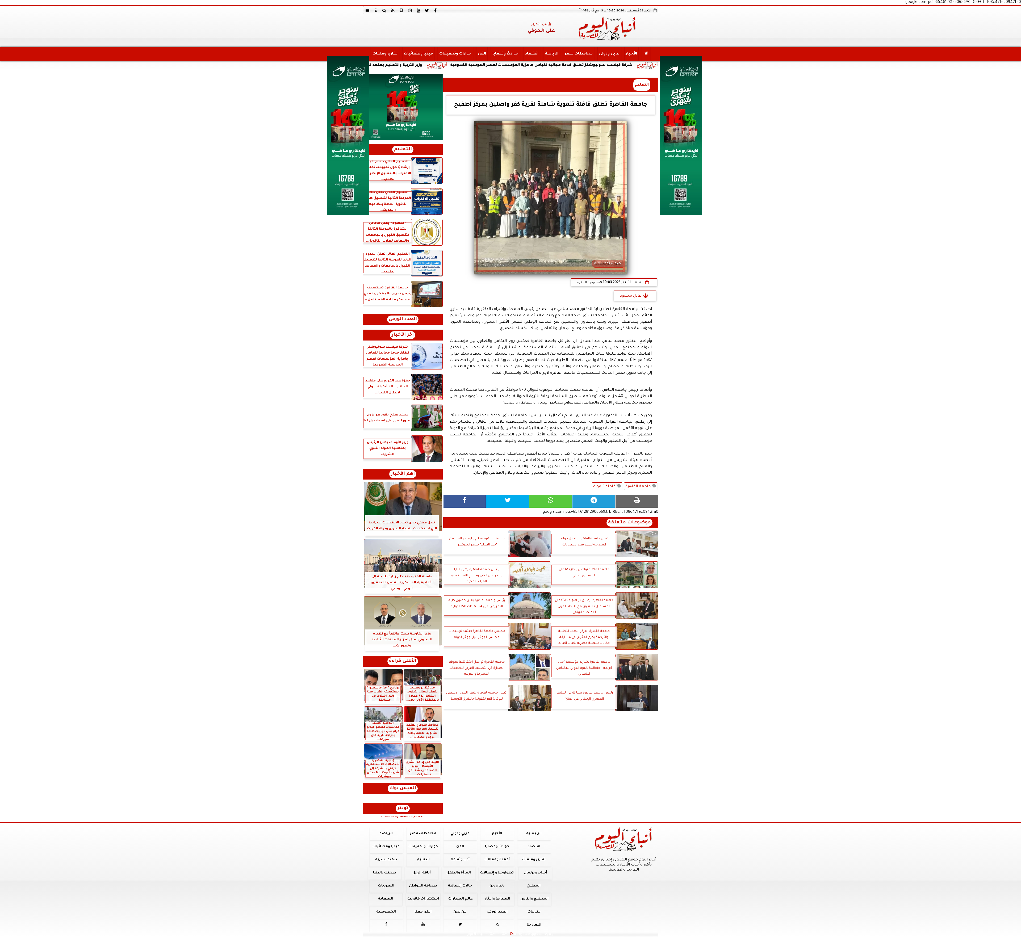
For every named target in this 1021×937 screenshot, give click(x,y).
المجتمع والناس (534, 899)
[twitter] (427, 10)
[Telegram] (593, 501)
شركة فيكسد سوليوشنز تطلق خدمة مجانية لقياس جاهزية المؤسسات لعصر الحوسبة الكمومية (620, 65)
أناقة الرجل (421, 873)
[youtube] (418, 10)
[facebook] (435, 10)
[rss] (393, 10)
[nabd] (401, 10)
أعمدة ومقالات (496, 860)
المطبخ (534, 886)
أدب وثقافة (459, 860)
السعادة (385, 899)
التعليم (642, 85)
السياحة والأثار (497, 899)
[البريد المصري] (403, 107)
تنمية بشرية (386, 860)
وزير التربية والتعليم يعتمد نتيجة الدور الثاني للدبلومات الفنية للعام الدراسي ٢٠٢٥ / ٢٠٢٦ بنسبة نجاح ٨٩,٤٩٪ (402, 65)
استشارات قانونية (423, 899)
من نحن (460, 912)
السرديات (386, 886)
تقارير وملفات (384, 54)
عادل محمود (630, 296)
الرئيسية (534, 833)
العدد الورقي (403, 319)
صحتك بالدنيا (384, 873)
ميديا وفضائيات (418, 54)
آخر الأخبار (403, 335)
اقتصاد (531, 54)
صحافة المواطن (423, 886)
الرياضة (551, 54)
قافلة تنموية (605, 487)
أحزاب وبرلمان (535, 873)
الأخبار (631, 54)
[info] (376, 10)
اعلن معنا (423, 912)
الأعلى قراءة (402, 661)
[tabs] (367, 10)
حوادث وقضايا (505, 54)
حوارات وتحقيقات (455, 54)
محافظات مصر (578, 54)
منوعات (533, 912)
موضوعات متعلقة (629, 522)
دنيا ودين (496, 886)
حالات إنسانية (460, 886)
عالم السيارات (460, 899)
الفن (482, 54)
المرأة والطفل (458, 873)
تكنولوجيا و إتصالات (497, 873)
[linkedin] (410, 10)
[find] (384, 10)
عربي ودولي (609, 54)
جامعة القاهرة (638, 487)
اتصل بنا (533, 925)
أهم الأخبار (403, 474)
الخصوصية (386, 912)
